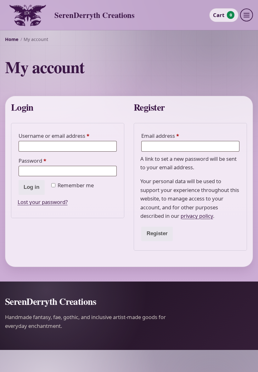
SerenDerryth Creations (94, 15)
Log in (31, 187)
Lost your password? (43, 202)
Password (43, 160)
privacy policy (197, 215)
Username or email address (65, 135)
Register (157, 233)
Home (12, 39)
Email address (170, 135)
